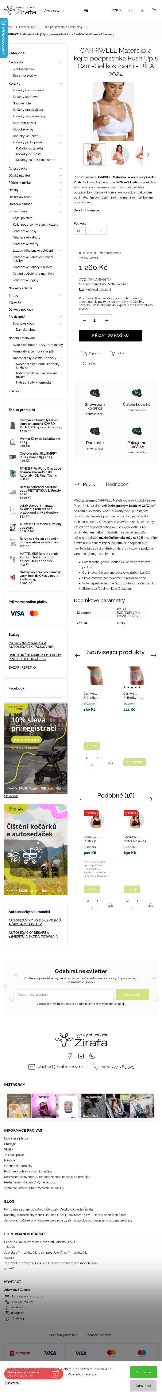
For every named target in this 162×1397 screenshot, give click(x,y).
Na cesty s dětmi (20, 288)
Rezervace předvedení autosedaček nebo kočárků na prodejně (47, 1177)
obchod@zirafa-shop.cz (61, 1066)
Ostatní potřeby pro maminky (33, 273)
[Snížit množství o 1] (84, 320)
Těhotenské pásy (25, 231)
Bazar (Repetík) (22, 667)
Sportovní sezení (24, 123)
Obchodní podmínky (18, 1166)
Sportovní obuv (23, 323)
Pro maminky (18, 211)
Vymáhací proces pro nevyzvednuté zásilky (34, 1188)
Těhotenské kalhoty (26, 237)
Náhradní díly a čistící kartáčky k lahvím (37, 365)
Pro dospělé (17, 316)
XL (92, 765)
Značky (14, 391)
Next (154, 655)
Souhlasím (143, 1372)
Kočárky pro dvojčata (28, 109)
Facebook (69, 1056)
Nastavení (13, 1383)
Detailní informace (86, 210)
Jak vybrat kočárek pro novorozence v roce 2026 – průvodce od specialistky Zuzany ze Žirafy (68, 1220)
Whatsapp (92, 1056)
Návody (9, 1160)
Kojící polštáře (23, 218)
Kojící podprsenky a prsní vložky (35, 224)
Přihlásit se (132, 994)
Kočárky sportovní (25, 97)
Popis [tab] (89, 484)
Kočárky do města (29, 154)
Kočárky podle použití (28, 142)
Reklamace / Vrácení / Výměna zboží (30, 1182)
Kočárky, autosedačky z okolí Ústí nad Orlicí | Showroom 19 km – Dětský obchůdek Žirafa (65, 1215)
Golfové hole (22, 103)
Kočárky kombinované (28, 90)
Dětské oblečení (20, 197)
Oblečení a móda (20, 204)
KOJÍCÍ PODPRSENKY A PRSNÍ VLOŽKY (128, 613)
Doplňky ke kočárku (27, 136)
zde (94, 1374)
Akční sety (16, 62)
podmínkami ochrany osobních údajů (101, 1003)
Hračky (14, 190)
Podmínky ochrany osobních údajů (28, 1171)
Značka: (89, 257)
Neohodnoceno (110, 252)
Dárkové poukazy (21, 309)
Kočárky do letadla (29, 148)
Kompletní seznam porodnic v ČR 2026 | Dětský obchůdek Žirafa (48, 1209)
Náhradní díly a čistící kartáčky (34, 358)
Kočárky (14, 83)
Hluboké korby (23, 129)
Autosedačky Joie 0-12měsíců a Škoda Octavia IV (35, 922)
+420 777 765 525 (118, 1066)
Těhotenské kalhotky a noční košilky (33, 258)
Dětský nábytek (20, 175)
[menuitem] (53, 10)
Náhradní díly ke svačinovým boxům (36, 375)
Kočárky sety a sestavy (29, 116)
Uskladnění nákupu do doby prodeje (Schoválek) (35, 657)
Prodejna (10, 1144)
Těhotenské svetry (26, 244)
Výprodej (15, 302)
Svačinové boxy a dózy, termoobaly (38, 345)
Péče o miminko (20, 182)
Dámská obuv (25, 329)
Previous (78, 655)
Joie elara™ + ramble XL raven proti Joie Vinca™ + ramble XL (45, 1252)
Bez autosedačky (25, 75)
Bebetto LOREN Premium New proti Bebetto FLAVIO (40, 1242)
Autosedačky (18, 168)
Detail (91, 746)
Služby (14, 295)
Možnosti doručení (98, 289)
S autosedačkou (24, 69)
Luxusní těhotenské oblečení (33, 250)
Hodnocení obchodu (99, 1335)
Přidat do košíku (110, 335)
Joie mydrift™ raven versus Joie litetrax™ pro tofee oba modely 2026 (51, 1263)
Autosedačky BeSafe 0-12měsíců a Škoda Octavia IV (34, 934)
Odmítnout (143, 1386)
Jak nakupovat (14, 1155)
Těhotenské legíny (25, 280)
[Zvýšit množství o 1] (106, 320)
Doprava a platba (16, 1138)
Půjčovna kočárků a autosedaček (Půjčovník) (31, 645)
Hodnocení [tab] (118, 484)
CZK (115, 10)
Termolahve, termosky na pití (33, 351)
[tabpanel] (96, 716)
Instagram (81, 1056)
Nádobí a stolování (22, 338)
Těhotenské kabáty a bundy (32, 267)
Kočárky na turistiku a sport (35, 160)
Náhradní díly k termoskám (35, 382)
